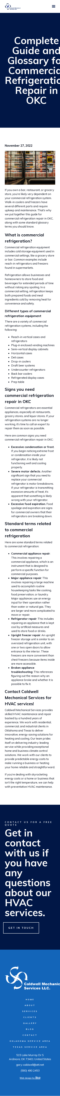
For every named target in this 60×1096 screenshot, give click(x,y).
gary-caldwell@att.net (30, 1064)
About (30, 1005)
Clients (30, 1017)
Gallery (30, 1023)
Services (30, 1011)
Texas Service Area (30, 1047)
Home (30, 999)
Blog (30, 1029)
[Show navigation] (52, 6)
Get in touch (21, 927)
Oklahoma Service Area (30, 1041)
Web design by (27, 1078)
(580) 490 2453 (30, 1070)
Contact (30, 1035)
